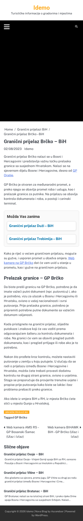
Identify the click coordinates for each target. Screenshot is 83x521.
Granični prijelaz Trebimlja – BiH (35, 239)
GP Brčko (20, 417)
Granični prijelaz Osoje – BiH (23, 454)
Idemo (41, 7)
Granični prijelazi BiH (16, 412)
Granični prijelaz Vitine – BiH (23, 473)
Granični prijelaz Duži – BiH (31, 226)
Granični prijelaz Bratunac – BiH (26, 491)
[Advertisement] (41, 75)
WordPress (41, 515)
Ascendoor (57, 511)
